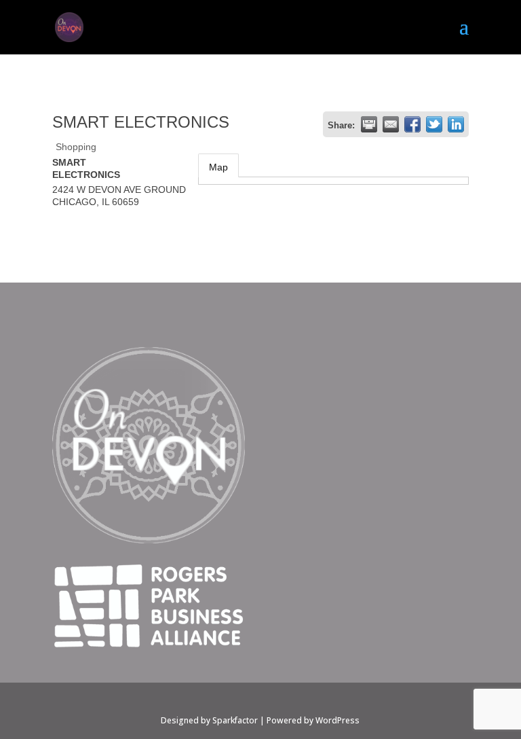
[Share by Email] (391, 124)
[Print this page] (369, 124)
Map (218, 167)
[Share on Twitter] (434, 124)
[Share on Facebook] (412, 124)
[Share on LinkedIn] (456, 124)
